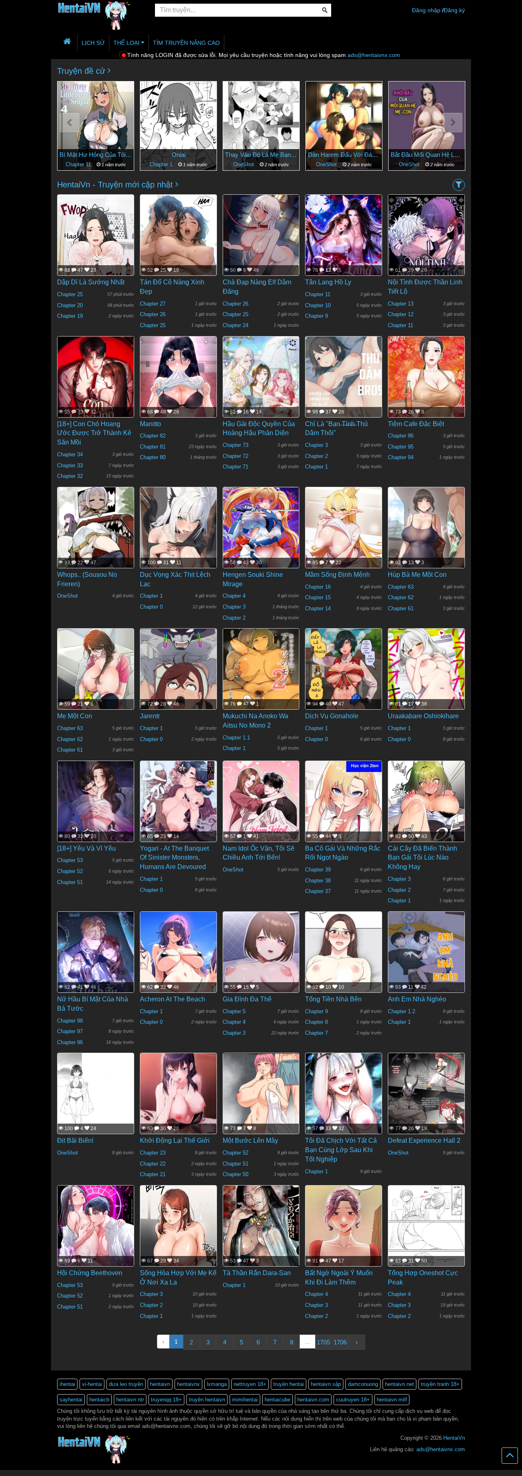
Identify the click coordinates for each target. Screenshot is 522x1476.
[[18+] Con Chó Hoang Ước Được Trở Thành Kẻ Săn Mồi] (96, 390)
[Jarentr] (178, 678)
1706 (340, 1342)
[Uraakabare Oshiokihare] (426, 678)
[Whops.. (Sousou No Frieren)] (96, 537)
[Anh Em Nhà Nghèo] (426, 962)
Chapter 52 (70, 871)
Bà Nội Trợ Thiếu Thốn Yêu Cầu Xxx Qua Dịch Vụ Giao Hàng (427, 154)
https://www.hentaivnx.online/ (46, 1472)
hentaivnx (188, 1384)
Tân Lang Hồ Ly (328, 282)
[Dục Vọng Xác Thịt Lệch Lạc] (178, 537)
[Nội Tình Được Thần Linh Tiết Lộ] (426, 251)
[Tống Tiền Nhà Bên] (343, 973)
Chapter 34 (70, 454)
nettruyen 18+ (250, 1384)
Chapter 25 (70, 294)
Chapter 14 (318, 608)
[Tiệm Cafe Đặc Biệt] (426, 395)
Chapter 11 (317, 294)
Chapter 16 (318, 587)
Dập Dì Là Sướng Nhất (90, 282)
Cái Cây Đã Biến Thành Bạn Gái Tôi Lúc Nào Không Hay (422, 858)
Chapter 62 (401, 597)
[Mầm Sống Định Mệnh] (343, 537)
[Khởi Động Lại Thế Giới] (178, 1106)
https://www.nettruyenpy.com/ (121, 1472)
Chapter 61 (401, 608)
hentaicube (277, 1400)
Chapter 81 (153, 447)
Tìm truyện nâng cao (186, 43)
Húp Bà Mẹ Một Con (417, 574)
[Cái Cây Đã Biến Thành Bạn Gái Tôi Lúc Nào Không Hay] (426, 826)
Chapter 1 (79, 164)
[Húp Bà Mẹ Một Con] (426, 540)
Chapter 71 (235, 467)
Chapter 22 (153, 1164)
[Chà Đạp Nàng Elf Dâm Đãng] (261, 242)
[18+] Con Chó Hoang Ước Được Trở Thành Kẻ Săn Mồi (94, 433)
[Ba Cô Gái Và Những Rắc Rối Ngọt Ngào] (343, 810)
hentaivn (160, 1384)
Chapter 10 (318, 305)
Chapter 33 (70, 465)
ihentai (67, 1384)
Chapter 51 (70, 882)
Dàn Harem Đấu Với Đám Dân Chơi (261, 154)
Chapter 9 (316, 316)
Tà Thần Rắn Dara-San (257, 1272)
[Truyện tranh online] (100, 10)
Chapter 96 (401, 436)
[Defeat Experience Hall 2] (426, 1103)
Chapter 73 (235, 445)
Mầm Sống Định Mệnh (337, 574)
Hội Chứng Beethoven (89, 1272)
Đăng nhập (426, 10)
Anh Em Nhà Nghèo (417, 999)
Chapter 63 (401, 587)
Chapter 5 (234, 1011)
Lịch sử (93, 43)
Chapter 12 (401, 314)
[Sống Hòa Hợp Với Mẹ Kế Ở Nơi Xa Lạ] (178, 1240)
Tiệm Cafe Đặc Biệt (416, 423)
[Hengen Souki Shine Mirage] (261, 537)
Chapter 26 (153, 314)
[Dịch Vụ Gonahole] (343, 678)
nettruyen (84, 1472)
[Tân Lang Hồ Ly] (343, 245)
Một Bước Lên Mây (250, 1140)
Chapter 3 (316, 445)
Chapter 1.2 (401, 1011)
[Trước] (69, 123)
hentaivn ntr (130, 1400)
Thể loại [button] (127, 43)
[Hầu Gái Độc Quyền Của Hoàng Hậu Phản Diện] (261, 390)
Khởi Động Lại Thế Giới (175, 1140)
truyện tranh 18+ (440, 1384)
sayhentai (71, 1400)
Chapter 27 (153, 304)
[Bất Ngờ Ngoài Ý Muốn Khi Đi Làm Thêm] (343, 1249)
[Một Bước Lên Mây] (261, 1101)
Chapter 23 (153, 1153)
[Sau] (452, 123)
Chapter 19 (70, 316)
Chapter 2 (316, 456)
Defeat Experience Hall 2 (424, 1140)
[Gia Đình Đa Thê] (261, 967)
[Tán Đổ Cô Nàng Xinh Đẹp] (178, 264)
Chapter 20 (70, 305)
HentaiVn (454, 1438)
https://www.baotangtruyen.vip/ (264, 1472)
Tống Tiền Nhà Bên (333, 999)
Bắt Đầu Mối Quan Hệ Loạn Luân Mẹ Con (344, 154)
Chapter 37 (318, 891)
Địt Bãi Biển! (75, 1140)
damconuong (363, 1384)
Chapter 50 (235, 1174)
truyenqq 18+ (166, 1400)
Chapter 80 (153, 457)
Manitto (150, 423)
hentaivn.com (313, 1400)
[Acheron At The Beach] (178, 961)
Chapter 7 (316, 1033)
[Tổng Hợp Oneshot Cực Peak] (426, 1235)
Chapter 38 (318, 881)
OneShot (161, 164)
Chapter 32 (70, 476)
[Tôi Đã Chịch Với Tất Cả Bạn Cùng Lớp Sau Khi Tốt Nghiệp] (343, 1103)
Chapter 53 (70, 860)
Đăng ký (454, 10)
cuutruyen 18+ (353, 1400)
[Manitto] (178, 391)
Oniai (96, 154)
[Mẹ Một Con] (96, 687)
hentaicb (99, 1400)
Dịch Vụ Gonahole (331, 716)
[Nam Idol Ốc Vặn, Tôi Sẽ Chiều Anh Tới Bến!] (261, 815)
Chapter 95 (401, 447)
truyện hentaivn (207, 1400)
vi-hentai (92, 1384)
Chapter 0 (151, 607)
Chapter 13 (401, 304)
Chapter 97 (70, 1031)
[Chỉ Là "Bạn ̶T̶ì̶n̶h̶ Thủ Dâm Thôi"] (343, 386)
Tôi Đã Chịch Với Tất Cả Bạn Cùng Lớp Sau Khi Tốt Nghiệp (341, 1150)
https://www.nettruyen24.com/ (177, 1472)
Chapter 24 (235, 325)
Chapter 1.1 (236, 738)
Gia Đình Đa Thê (247, 999)
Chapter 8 (316, 1022)
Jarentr (150, 716)
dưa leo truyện (126, 1384)
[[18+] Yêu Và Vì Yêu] (96, 815)
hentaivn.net (399, 1384)
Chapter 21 (153, 1174)
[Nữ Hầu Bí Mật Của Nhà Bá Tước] (96, 966)
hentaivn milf (392, 1400)
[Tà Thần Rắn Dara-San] (261, 1235)
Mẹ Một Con (74, 716)
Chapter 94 (401, 457)
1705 (323, 1342)
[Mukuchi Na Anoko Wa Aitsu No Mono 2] (261, 678)
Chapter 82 (153, 436)
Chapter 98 (70, 1021)
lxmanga (217, 1384)
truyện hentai (288, 1384)
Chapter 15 (318, 597)
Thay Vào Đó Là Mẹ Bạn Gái (178, 154)
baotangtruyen (220, 1472)
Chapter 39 (318, 870)
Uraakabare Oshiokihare (423, 716)
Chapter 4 (234, 596)
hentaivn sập (326, 1384)
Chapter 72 (235, 456)
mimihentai (245, 1400)
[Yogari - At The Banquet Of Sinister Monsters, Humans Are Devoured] (178, 810)
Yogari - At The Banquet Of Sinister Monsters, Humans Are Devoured (174, 858)
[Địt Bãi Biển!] (96, 1103)
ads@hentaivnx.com (373, 55)
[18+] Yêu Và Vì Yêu (86, 848)
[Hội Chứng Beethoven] (96, 1235)
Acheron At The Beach (172, 999)
